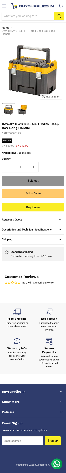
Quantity (6, 159)
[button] (8, 109)
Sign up (53, 440)
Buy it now (33, 207)
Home (5, 27)
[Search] (59, 16)
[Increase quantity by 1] (33, 167)
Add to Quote (33, 193)
